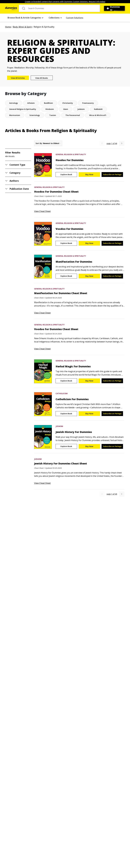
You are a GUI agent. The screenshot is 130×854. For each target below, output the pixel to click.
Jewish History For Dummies (74, 432)
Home (8, 26)
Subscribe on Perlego (112, 174)
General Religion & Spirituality (71, 154)
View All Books (41, 78)
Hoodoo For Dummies (70, 160)
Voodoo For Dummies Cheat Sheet (56, 329)
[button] (25, 18)
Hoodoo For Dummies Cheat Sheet (56, 191)
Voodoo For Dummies (69, 228)
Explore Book (66, 174)
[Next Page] (121, 143)
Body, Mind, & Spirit (22, 26)
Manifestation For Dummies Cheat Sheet (60, 293)
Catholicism (62, 393)
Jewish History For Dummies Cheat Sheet (60, 463)
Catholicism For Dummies (72, 399)
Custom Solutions (74, 17)
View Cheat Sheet (42, 211)
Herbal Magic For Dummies (73, 366)
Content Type (17, 164)
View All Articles (18, 78)
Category (15, 172)
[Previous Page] (102, 143)
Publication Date (19, 188)
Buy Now (89, 174)
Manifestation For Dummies (74, 261)
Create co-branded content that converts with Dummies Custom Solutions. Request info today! (65, 1)
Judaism (59, 426)
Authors (14, 180)
